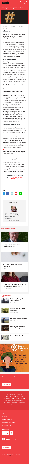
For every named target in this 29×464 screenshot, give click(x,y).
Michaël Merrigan (17, 337)
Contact (5, 416)
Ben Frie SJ (15, 302)
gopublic (9, 455)
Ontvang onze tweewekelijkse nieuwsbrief (12, 377)
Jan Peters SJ (13, 26)
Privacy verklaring (7, 419)
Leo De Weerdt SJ (17, 329)
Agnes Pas (15, 312)
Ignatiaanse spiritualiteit (9, 422)
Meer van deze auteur (13, 220)
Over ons (5, 413)
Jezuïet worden (7, 425)
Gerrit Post (15, 320)
